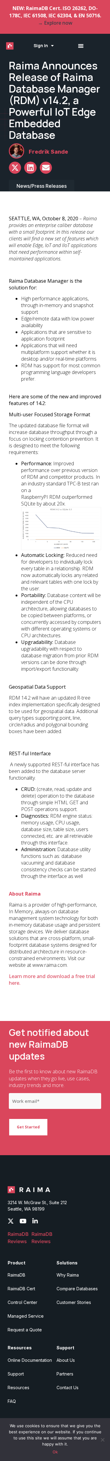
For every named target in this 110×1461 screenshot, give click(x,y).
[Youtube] (23, 1221)
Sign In (41, 45)
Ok (55, 1451)
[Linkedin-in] (35, 1221)
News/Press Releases (41, 186)
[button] (15, 168)
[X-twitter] (11, 1221)
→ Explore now (55, 22)
